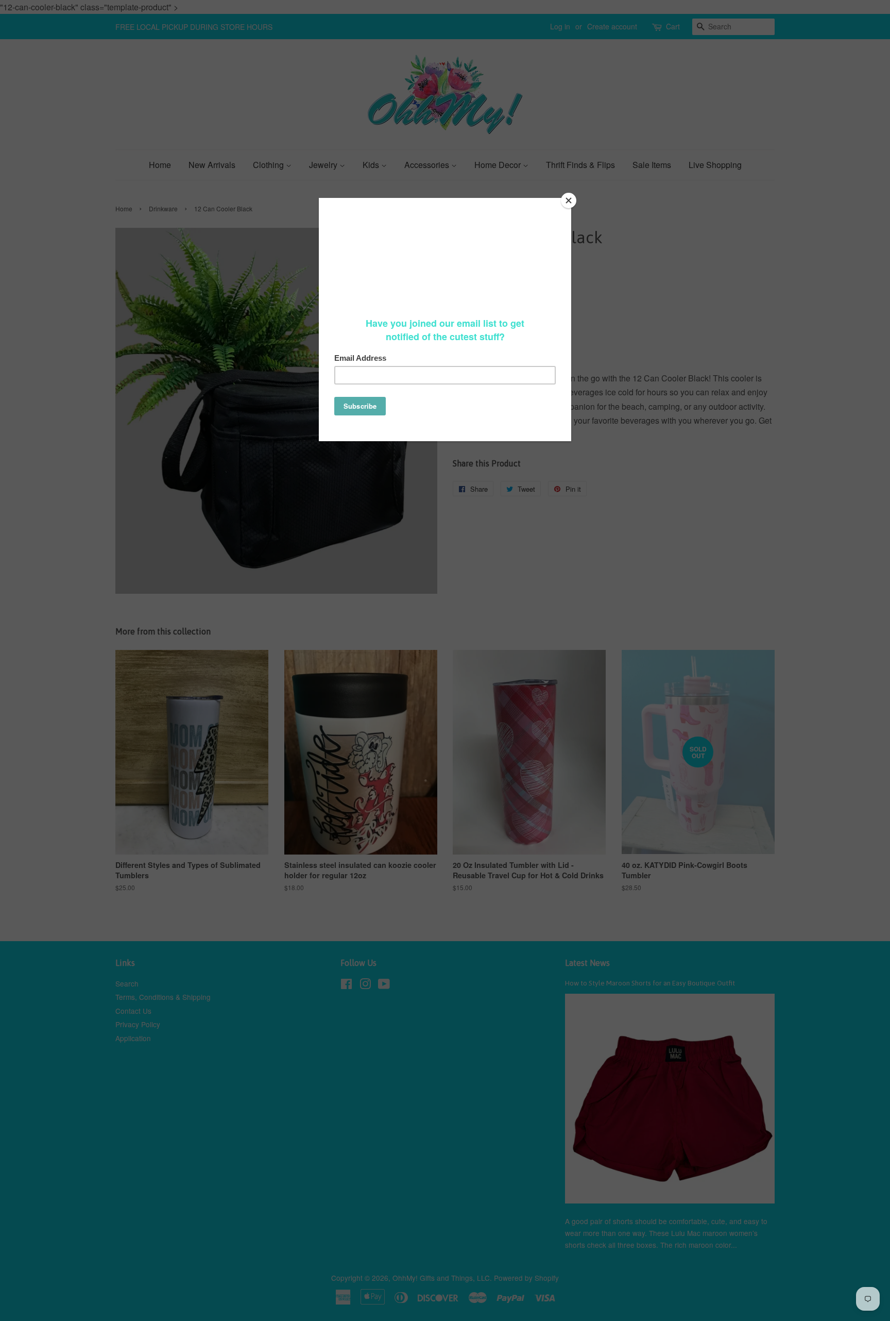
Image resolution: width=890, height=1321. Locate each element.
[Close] (568, 200)
